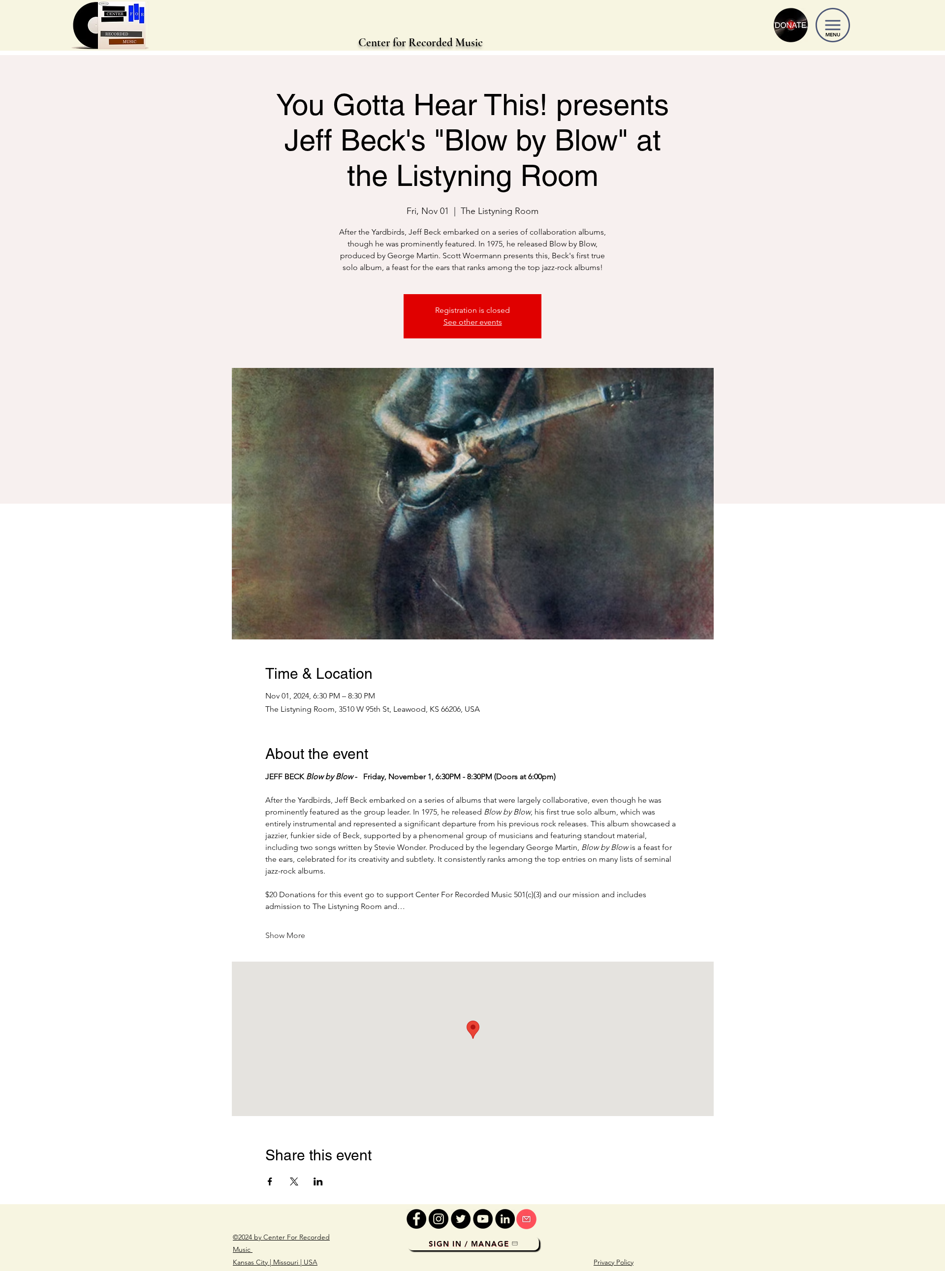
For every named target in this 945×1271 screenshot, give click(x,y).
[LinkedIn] (505, 1219)
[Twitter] (461, 1219)
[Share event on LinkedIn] (318, 1181)
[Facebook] (416, 1219)
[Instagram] (438, 1219)
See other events (472, 322)
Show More (285, 935)
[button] (833, 25)
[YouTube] (483, 1219)
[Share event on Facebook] (270, 1181)
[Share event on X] (294, 1181)
